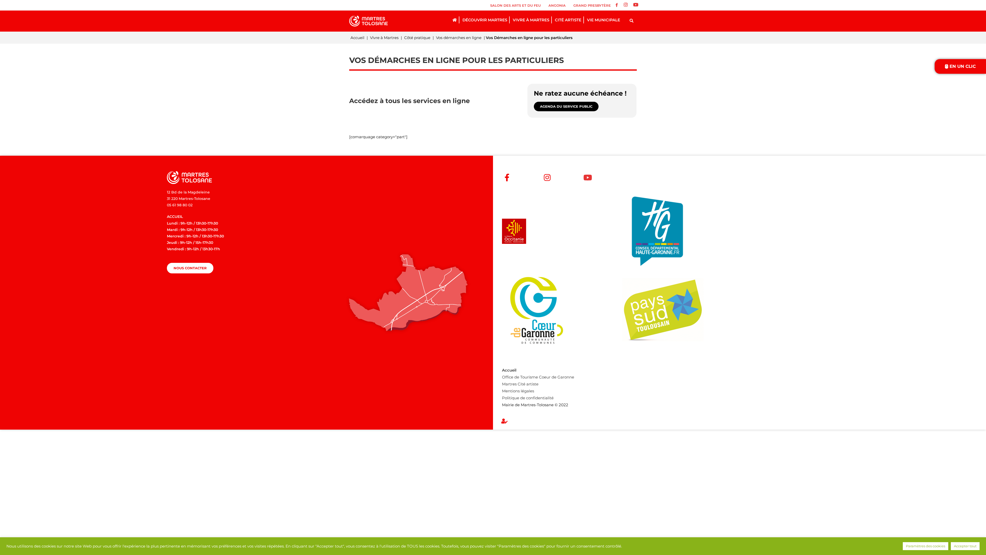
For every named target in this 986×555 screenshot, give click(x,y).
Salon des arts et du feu (515, 5)
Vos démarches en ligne (458, 37)
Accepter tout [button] (965, 546)
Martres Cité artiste (520, 384)
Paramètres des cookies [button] (925, 546)
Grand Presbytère (592, 5)
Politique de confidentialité (528, 397)
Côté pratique (417, 37)
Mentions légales (518, 390)
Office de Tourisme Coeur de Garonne (538, 377)
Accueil (357, 37)
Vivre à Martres (384, 37)
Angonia (557, 5)
